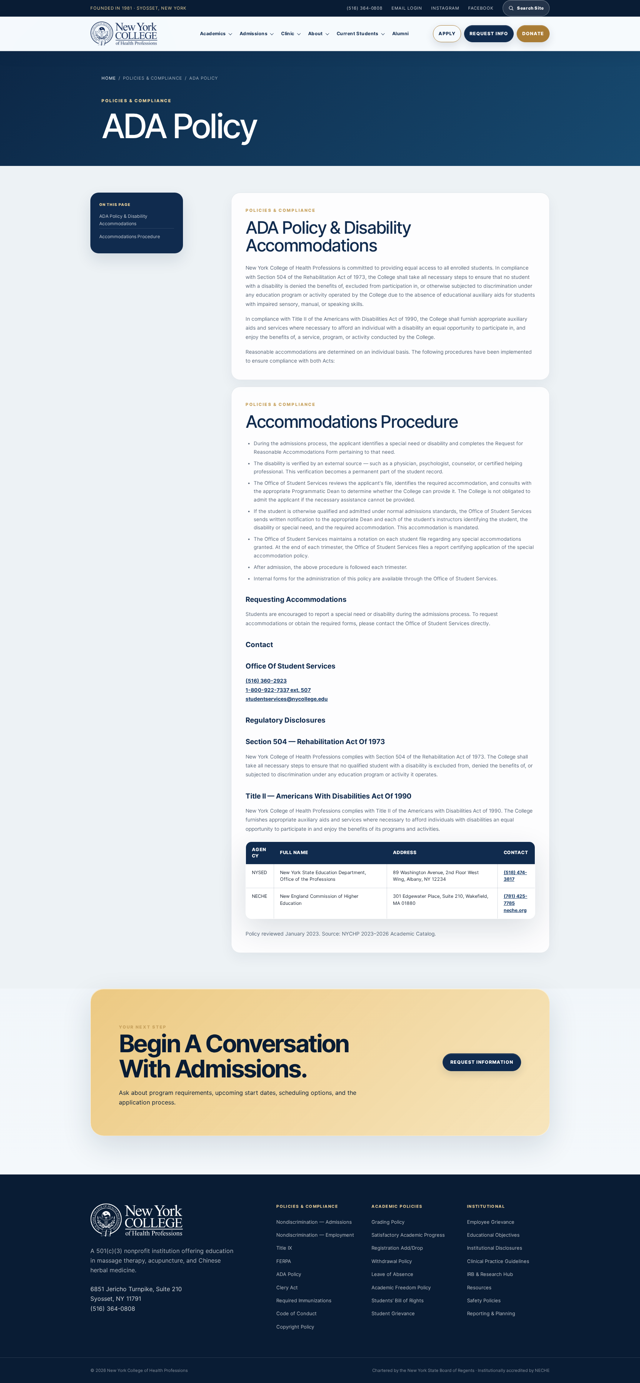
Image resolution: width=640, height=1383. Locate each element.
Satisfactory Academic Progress (408, 1235)
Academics (213, 33)
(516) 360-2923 (266, 681)
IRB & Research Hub (490, 1274)
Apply (447, 33)
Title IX (284, 1248)
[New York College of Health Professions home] (133, 33)
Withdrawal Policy (391, 1261)
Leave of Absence (392, 1274)
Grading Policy (387, 1222)
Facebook (481, 8)
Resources (479, 1287)
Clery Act (287, 1287)
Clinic (287, 33)
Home (108, 78)
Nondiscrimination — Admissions (314, 1222)
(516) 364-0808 (365, 8)
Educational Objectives (493, 1235)
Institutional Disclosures (494, 1248)
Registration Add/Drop (397, 1248)
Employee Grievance (490, 1222)
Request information (481, 1062)
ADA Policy (288, 1274)
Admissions (253, 33)
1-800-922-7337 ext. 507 (278, 690)
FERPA (283, 1261)
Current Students (358, 33)
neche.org (515, 910)
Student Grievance (393, 1313)
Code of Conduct (296, 1313)
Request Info (489, 33)
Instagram (445, 8)
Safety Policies (484, 1300)
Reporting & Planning (491, 1313)
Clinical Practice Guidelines (498, 1261)
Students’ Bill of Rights (397, 1300)
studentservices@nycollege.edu (287, 699)
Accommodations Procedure (129, 236)
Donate (533, 33)
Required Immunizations (303, 1300)
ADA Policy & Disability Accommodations (123, 219)
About (315, 33)
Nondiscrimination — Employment (315, 1235)
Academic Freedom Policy (401, 1287)
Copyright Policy (295, 1327)
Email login (406, 8)
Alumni (400, 33)
